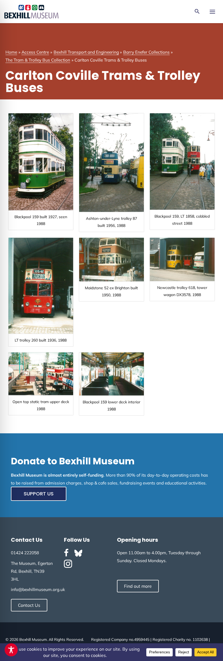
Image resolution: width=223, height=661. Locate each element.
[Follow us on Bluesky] (78, 553)
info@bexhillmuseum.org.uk (38, 589)
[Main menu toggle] (212, 11)
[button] (197, 12)
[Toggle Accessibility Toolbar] (11, 650)
